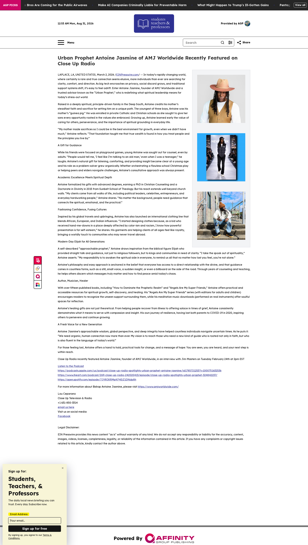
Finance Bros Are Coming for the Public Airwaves (50, 5)
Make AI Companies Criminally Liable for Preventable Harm (142, 5)
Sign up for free (34, 529)
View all (300, 5)
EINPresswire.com (127, 74)
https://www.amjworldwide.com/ (158, 386)
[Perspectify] (37, 268)
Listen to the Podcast (71, 366)
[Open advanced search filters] (230, 42)
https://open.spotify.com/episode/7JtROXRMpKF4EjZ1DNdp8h (97, 379)
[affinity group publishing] (37, 276)
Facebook (64, 416)
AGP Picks (10, 5)
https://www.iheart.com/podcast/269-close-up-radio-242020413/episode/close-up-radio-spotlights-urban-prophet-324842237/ (137, 375)
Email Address (19, 514)
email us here (66, 407)
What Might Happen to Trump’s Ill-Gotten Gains (233, 5)
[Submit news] (37, 260)
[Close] (62, 468)
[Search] (222, 42)
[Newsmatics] (37, 285)
